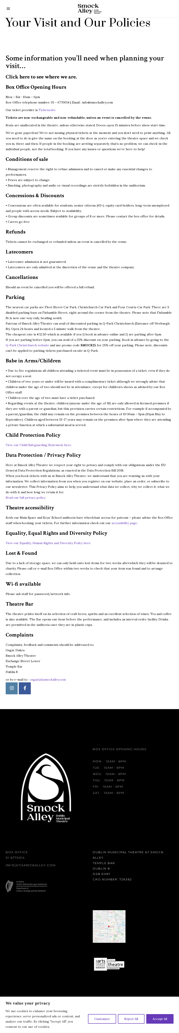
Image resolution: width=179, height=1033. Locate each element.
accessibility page (124, 523)
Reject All (131, 1019)
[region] (89, 1015)
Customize (102, 1019)
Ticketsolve (47, 110)
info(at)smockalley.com (31, 865)
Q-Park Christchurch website (27, 345)
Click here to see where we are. (41, 76)
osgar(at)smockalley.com (48, 679)
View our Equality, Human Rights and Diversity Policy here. (48, 543)
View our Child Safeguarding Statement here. (39, 445)
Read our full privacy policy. (26, 498)
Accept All (160, 1019)
